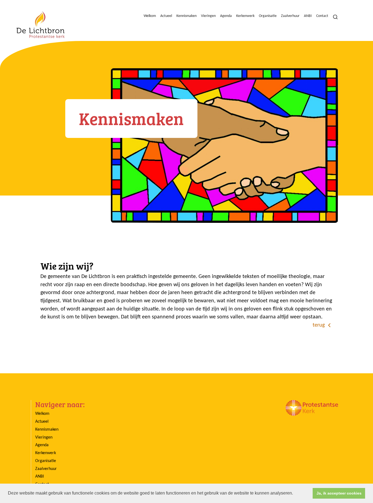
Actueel (166, 16)
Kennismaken (186, 16)
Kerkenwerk (245, 16)
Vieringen (208, 16)
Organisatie (268, 16)
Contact (322, 16)
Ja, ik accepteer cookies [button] (339, 493)
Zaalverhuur (290, 16)
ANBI (308, 16)
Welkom (150, 16)
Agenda (226, 16)
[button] (295, 494)
